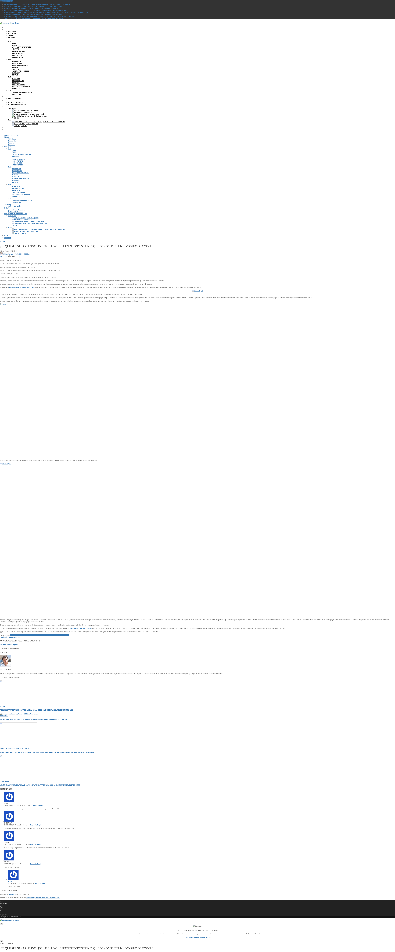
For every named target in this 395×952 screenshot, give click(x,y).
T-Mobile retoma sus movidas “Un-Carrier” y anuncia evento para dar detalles (33, 14)
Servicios (48, 635)
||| (19, 257)
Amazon (13, 635)
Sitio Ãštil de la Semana (60, 635)
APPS (2, 748)
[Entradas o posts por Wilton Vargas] (1, 254)
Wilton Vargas (8, 254)
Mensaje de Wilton (203, 937)
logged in (12, 894)
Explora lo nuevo (191, 937)
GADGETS (13, 748)
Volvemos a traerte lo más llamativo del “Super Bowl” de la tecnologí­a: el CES (32, 8)
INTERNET (3, 241)
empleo (18, 635)
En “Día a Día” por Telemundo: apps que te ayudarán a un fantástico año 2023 (33, 6)
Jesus (10, 881)
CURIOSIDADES (5, 781)
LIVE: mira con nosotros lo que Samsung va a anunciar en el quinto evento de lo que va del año (39, 16)
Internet (30, 635)
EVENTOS (7, 748)
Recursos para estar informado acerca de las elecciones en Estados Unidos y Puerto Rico (37, 4)
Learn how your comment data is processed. (43, 898)
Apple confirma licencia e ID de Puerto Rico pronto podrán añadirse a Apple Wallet (34, 18)
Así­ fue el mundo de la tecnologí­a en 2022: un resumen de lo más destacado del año (35, 10)
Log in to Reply (37, 805)
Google (24, 635)
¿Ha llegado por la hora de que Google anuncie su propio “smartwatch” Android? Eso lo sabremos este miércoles (46, 12)
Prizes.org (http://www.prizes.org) (22, 287)
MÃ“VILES (27, 748)
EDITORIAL (4, 716)
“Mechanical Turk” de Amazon (80, 628)
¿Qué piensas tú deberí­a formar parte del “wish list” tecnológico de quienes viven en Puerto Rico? (40, 785)
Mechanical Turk (39, 635)
